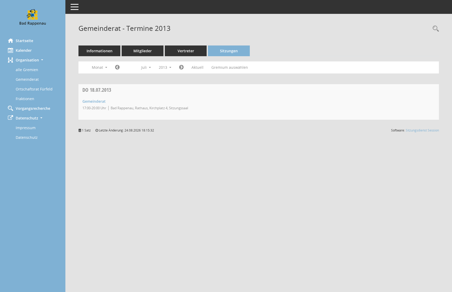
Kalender (24, 50)
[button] (32, 60)
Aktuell (197, 67)
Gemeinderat (27, 79)
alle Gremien (27, 69)
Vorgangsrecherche (33, 108)
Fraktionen (25, 98)
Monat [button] (98, 67)
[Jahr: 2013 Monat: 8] (181, 67)
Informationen (99, 50)
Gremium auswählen (229, 67)
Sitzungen (229, 50)
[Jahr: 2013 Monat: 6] (117, 67)
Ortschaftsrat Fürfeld (34, 89)
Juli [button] (144, 67)
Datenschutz (27, 137)
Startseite (24, 40)
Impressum (26, 127)
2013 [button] (163, 67)
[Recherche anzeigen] (434, 29)
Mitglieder (142, 50)
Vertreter (186, 50)
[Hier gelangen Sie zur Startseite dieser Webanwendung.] (32, 17)
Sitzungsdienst (422, 130)
